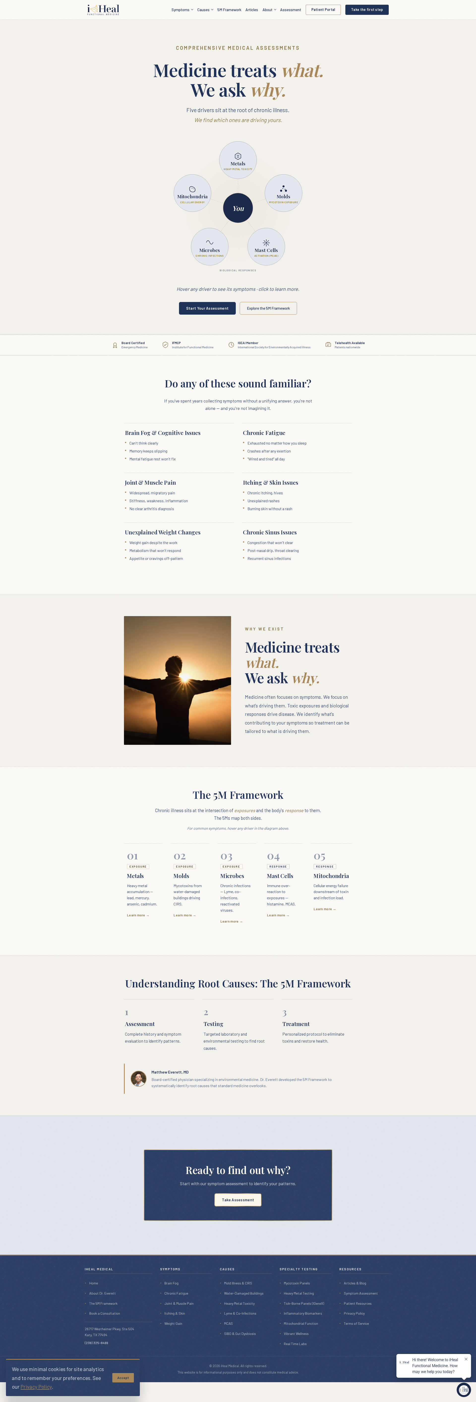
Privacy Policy (354, 1313)
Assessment (290, 10)
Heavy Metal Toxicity (239, 1303)
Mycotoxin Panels (297, 1283)
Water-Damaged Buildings (244, 1293)
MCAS (228, 1323)
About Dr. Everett (102, 1293)
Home (93, 1283)
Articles (251, 10)
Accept (123, 1378)
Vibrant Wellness (296, 1333)
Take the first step (367, 9)
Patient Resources (358, 1303)
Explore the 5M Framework (268, 308)
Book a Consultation (104, 1313)
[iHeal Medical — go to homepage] (103, 10)
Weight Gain (173, 1323)
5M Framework (229, 10)
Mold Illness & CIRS (238, 1283)
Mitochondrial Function (301, 1323)
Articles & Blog (355, 1283)
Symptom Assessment (361, 1293)
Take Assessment (238, 1200)
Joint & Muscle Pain (179, 1303)
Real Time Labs (295, 1344)
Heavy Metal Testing (299, 1293)
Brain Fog (171, 1283)
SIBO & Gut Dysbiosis (240, 1333)
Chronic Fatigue (176, 1293)
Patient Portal (323, 9)
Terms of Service (356, 1323)
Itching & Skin (174, 1313)
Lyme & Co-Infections (240, 1313)
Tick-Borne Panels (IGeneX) (304, 1303)
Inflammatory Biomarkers (303, 1313)
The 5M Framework (103, 1303)
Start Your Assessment (207, 308)
